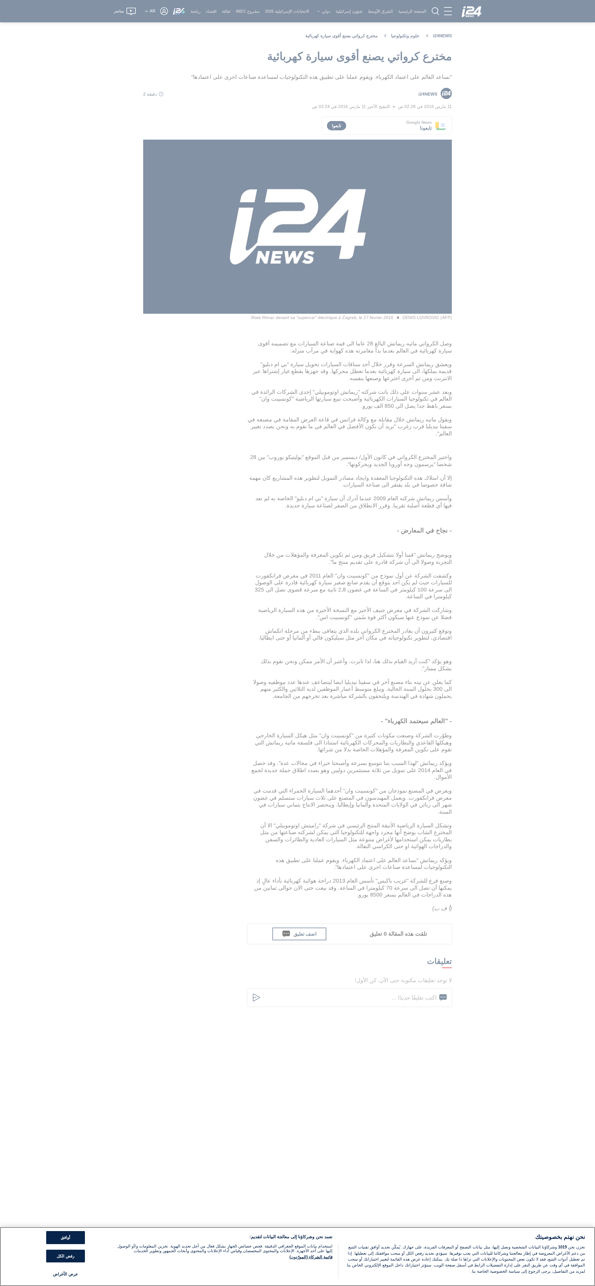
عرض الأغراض (65, 1274)
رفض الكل (65, 1256)
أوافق (65, 1237)
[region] (297, 1256)
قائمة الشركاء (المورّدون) (311, 1257)
